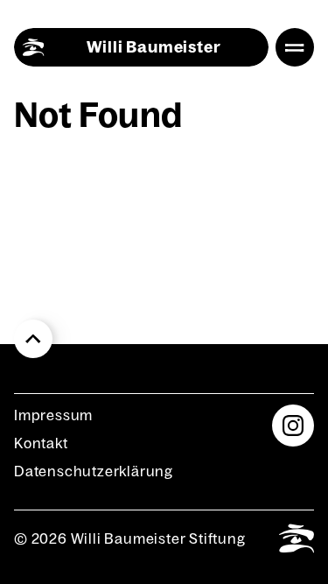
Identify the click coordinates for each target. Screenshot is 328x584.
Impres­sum (53, 415)
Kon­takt (41, 443)
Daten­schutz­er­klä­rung (93, 471)
